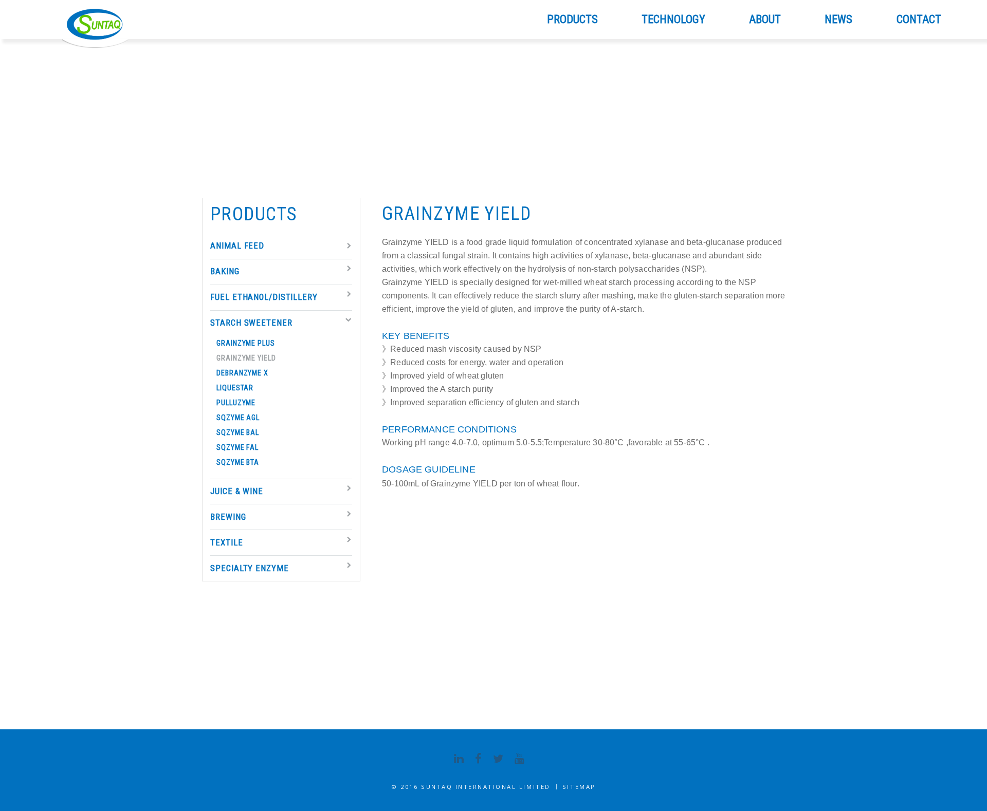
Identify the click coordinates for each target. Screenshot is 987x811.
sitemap (579, 786)
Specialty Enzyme (249, 568)
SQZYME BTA (237, 462)
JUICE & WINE (236, 491)
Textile (226, 543)
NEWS (838, 19)
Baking (224, 271)
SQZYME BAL (237, 432)
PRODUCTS (572, 19)
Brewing (228, 517)
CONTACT (919, 19)
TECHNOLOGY (673, 19)
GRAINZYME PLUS (245, 343)
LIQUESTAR (234, 388)
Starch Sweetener (251, 323)
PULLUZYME (235, 403)
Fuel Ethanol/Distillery (264, 297)
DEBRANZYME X (242, 373)
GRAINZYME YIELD (246, 358)
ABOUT (765, 19)
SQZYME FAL (237, 447)
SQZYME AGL (238, 417)
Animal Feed (237, 246)
